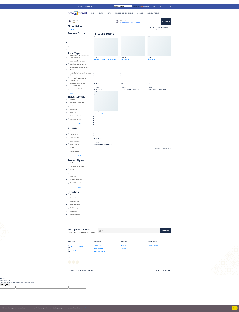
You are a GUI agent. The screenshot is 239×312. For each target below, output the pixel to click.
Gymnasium (74, 134)
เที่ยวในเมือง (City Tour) (77, 89)
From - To (123, 20)
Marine (72, 106)
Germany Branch (153, 246)
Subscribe (165, 231)
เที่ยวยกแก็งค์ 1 (152, 59)
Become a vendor (153, 13)
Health (100, 13)
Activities (73, 113)
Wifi (71, 131)
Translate (146, 6)
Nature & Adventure (77, 103)
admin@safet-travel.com (85, 6)
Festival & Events (76, 116)
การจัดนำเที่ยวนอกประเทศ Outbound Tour (77, 85)
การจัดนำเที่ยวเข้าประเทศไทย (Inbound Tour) (78, 79)
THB (153, 6)
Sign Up (169, 6)
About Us (97, 246)
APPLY (72, 30)
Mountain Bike (74, 138)
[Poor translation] (7, 284)
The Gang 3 (125, 59)
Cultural (72, 99)
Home (92, 13)
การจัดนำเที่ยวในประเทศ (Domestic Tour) (80, 74)
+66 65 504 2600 (77, 246)
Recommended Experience (124, 13)
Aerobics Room (75, 151)
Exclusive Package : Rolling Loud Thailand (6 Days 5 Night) (105, 60)
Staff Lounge (74, 144)
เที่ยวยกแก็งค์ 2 (98, 114)
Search (167, 21)
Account (123, 246)
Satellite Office (75, 141)
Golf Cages (73, 148)
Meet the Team (99, 251)
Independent (74, 109)
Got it (235, 308)
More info (83, 308)
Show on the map (136, 27)
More (71, 93)
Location (75, 20)
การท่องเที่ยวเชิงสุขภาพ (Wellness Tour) (80, 69)
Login (161, 6)
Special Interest (75, 119)
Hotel (109, 13)
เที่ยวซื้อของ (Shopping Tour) (79, 64)
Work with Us (98, 249)
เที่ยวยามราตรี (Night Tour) (78, 61)
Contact (140, 13)
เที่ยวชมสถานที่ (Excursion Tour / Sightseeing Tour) (80, 57)
